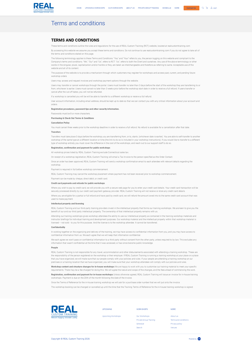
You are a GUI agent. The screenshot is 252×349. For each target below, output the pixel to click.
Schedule (166, 8)
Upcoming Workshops (95, 8)
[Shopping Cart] (207, 8)
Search (139, 328)
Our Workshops (115, 8)
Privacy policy (176, 324)
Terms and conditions (179, 320)
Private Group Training (148, 8)
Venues (174, 328)
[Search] (203, 8)
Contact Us (191, 8)
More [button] (177, 8)
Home (79, 8)
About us (130, 8)
